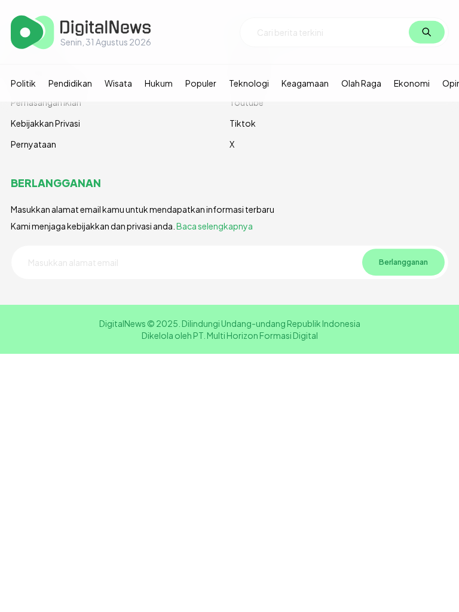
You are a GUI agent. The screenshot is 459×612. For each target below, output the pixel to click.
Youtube (247, 102)
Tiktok (243, 123)
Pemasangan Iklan (46, 102)
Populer (200, 83)
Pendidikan (70, 83)
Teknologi (249, 83)
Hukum (159, 83)
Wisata (118, 83)
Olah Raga (361, 83)
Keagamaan (305, 83)
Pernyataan (33, 144)
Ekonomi (412, 83)
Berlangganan (403, 262)
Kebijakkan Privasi (45, 123)
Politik (23, 83)
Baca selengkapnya (214, 226)
